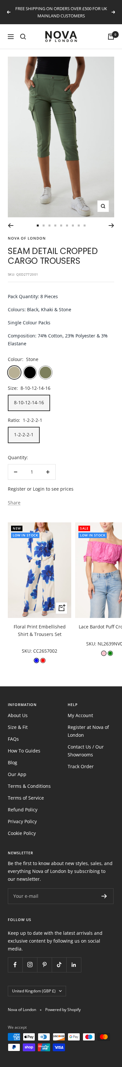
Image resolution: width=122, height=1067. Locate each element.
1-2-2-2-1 (24, 434)
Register (17, 489)
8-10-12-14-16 (29, 402)
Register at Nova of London (88, 731)
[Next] (111, 225)
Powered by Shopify (63, 1009)
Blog (12, 762)
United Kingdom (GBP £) (34, 991)
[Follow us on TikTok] (59, 964)
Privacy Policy (22, 821)
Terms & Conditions (29, 786)
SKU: (27, 651)
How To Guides (24, 751)
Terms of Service (26, 798)
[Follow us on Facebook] (15, 964)
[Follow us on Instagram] (29, 964)
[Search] (23, 37)
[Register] (104, 896)
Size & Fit (18, 727)
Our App (17, 774)
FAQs (13, 739)
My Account (80, 715)
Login (39, 489)
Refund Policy (22, 809)
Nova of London (27, 238)
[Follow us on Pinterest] (44, 964)
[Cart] (111, 37)
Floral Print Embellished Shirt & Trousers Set (40, 630)
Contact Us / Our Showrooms (86, 751)
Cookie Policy (22, 833)
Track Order (81, 766)
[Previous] (10, 225)
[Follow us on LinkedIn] (73, 964)
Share (14, 502)
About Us (18, 715)
